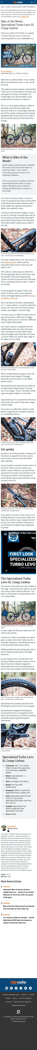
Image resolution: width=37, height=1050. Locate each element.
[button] (18, 615)
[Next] (32, 613)
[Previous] (5, 613)
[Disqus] (18, 953)
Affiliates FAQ (25, 16)
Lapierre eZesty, (10, 262)
